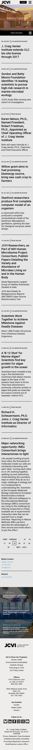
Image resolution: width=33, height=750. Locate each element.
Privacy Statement (10, 736)
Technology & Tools (16, 668)
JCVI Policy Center (16, 670)
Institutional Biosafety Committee (16, 739)
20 (20, 543)
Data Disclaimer (24, 736)
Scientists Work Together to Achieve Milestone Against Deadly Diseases (14, 321)
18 (10, 543)
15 (25, 539)
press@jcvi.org (6, 567)
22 (29, 543)
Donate (23, 2)
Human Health (16, 660)
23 (9, 547)
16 (30, 539)
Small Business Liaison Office (16, 744)
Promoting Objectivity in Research (16, 741)
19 (15, 543)
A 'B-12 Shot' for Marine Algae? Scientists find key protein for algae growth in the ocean (14, 360)
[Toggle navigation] (30, 2)
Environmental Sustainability (16, 662)
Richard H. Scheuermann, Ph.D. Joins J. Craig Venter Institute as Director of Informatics (16, 419)
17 (5, 543)
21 (24, 543)
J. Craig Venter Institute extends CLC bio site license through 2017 (15, 51)
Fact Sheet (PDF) (7, 577)
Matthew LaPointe (7, 562)
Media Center (16, 707)
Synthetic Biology (16, 665)
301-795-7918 (6, 565)
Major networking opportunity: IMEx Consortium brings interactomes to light (15, 448)
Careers (16, 710)
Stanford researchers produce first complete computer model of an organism (16, 203)
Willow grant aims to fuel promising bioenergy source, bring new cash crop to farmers (16, 174)
